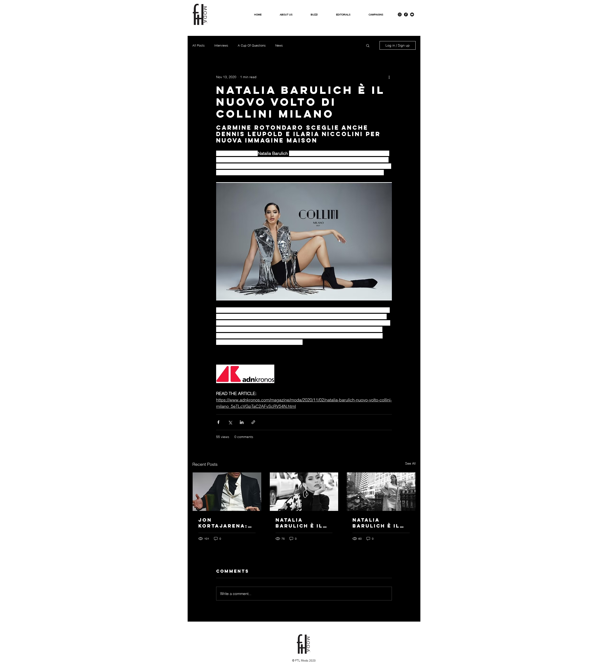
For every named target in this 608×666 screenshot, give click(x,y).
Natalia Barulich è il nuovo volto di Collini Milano (304, 523)
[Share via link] (253, 422)
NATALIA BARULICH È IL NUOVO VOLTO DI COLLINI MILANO (380, 523)
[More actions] (389, 77)
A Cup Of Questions (252, 45)
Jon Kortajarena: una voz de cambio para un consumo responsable (226, 523)
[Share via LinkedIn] (241, 422)
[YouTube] (412, 14)
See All (410, 463)
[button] (368, 45)
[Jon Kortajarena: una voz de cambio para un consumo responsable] (227, 491)
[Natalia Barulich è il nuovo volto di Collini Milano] (304, 491)
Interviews (221, 45)
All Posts (198, 45)
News (279, 45)
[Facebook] (406, 14)
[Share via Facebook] (218, 422)
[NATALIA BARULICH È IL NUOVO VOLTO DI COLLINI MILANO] (381, 491)
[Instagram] (400, 14)
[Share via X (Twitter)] (230, 422)
